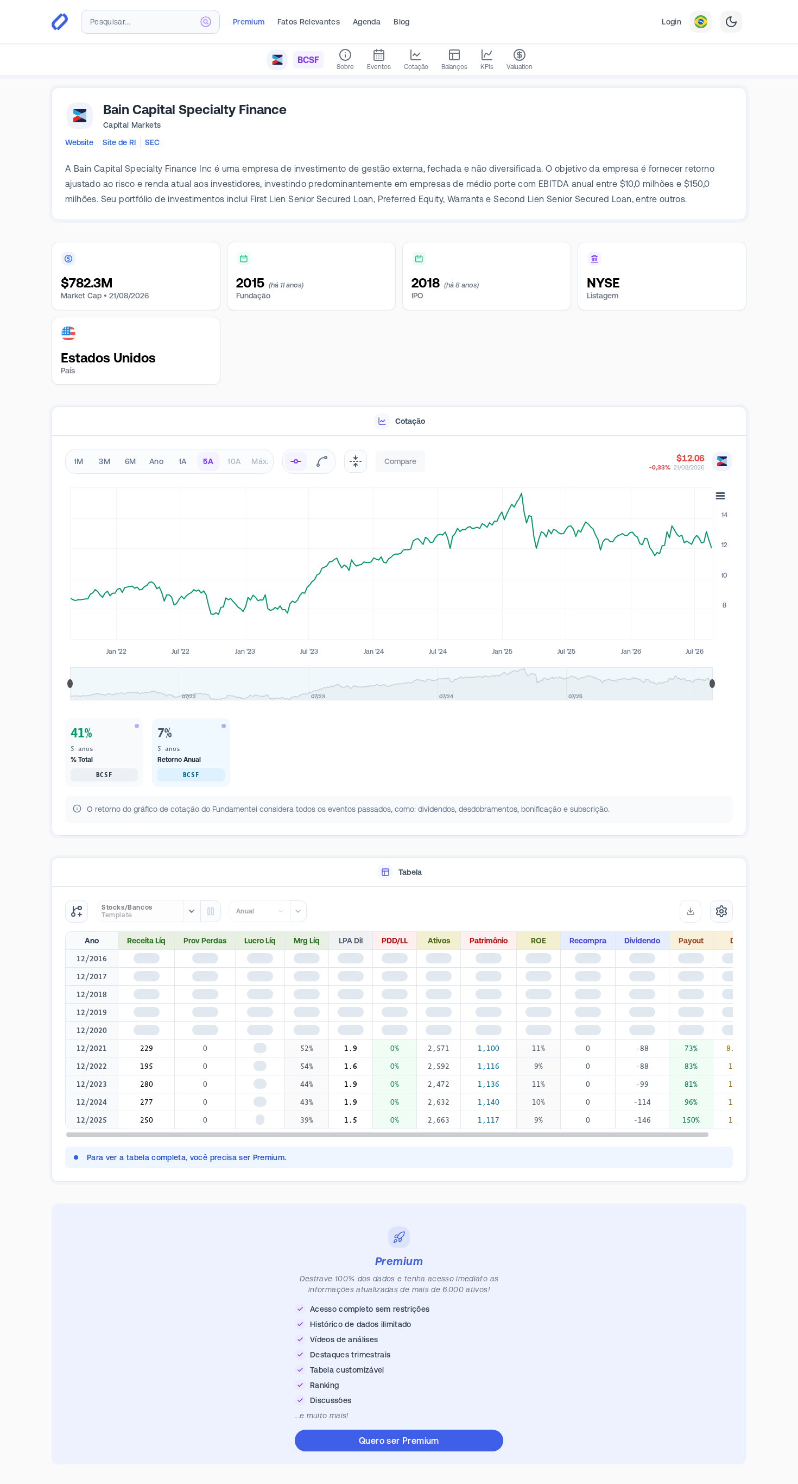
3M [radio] (104, 461)
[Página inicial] (60, 21)
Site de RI (119, 142)
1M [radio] (79, 461)
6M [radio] (130, 461)
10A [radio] (233, 461)
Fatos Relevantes (308, 21)
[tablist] (399, 421)
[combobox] (150, 22)
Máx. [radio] (259, 461)
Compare (400, 461)
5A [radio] (208, 461)
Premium (248, 21)
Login (671, 21)
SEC (152, 142)
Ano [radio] (156, 461)
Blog (401, 21)
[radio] (296, 461)
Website (79, 142)
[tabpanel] (399, 638)
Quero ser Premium (399, 1444)
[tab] (399, 421)
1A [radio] (183, 461)
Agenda (367, 21)
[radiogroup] (169, 461)
